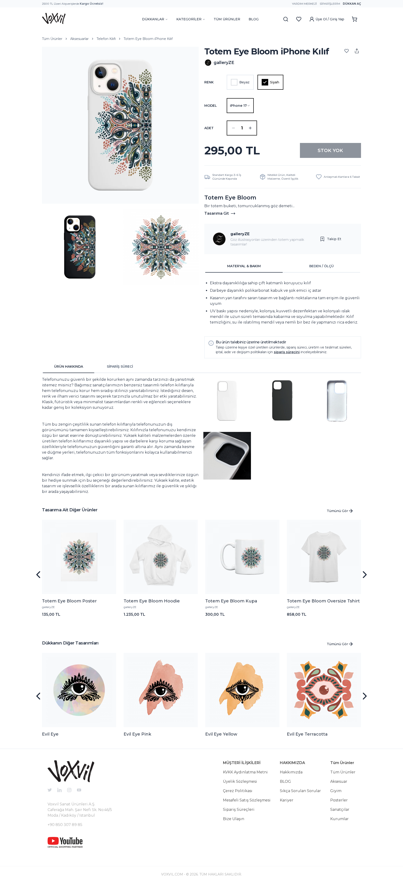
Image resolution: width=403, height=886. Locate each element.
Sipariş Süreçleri (238, 809)
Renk (209, 82)
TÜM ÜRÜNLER (227, 19)
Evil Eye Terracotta (307, 734)
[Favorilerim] (298, 19)
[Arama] (285, 19)
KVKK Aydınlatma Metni (245, 772)
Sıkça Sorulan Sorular (300, 791)
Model (210, 105)
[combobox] (240, 105)
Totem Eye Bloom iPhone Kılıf (148, 39)
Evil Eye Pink (137, 734)
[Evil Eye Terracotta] (324, 690)
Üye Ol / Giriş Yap (330, 19)
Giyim (335, 791)
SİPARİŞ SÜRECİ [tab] (120, 366)
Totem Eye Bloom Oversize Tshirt (323, 601)
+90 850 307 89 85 (65, 824)
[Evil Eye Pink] (161, 690)
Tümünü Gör (337, 511)
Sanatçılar (339, 809)
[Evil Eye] (79, 690)
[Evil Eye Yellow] (242, 690)
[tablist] (282, 266)
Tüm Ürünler (52, 39)
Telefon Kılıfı (106, 39)
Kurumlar (339, 819)
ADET (209, 128)
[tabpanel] (282, 303)
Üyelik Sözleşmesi (240, 781)
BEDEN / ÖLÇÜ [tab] (321, 266)
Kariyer (286, 800)
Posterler (339, 800)
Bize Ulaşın (233, 819)
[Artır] (250, 128)
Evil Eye (50, 734)
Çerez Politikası (237, 791)
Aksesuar (338, 781)
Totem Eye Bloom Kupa (231, 601)
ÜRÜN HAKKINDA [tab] (68, 366)
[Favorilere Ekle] (346, 51)
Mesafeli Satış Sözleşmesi (247, 800)
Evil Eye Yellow (221, 734)
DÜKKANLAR (153, 19)
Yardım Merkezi (304, 3)
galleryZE (240, 234)
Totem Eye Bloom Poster (69, 601)
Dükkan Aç (352, 3)
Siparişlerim (330, 3)
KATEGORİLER (189, 19)
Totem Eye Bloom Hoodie (152, 601)
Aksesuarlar (79, 39)
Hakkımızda (291, 772)
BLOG (254, 19)
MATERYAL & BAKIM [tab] (244, 266)
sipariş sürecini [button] (287, 352)
